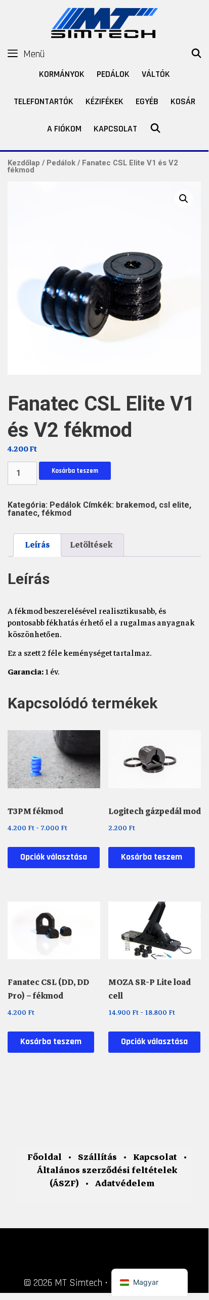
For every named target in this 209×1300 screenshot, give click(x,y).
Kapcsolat (115, 129)
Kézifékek (104, 101)
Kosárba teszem (75, 471)
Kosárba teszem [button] (151, 857)
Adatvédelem (124, 1183)
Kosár (183, 101)
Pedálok (113, 74)
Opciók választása (53, 857)
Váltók (156, 74)
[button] (184, 199)
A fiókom (64, 129)
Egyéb (147, 101)
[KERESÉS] (196, 54)
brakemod (135, 505)
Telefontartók (43, 101)
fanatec (22, 513)
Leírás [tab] (37, 545)
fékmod (56, 513)
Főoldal (44, 1157)
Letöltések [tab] (91, 545)
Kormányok (62, 74)
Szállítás (97, 1157)
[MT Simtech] (104, 21)
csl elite (174, 505)
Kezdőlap (24, 162)
